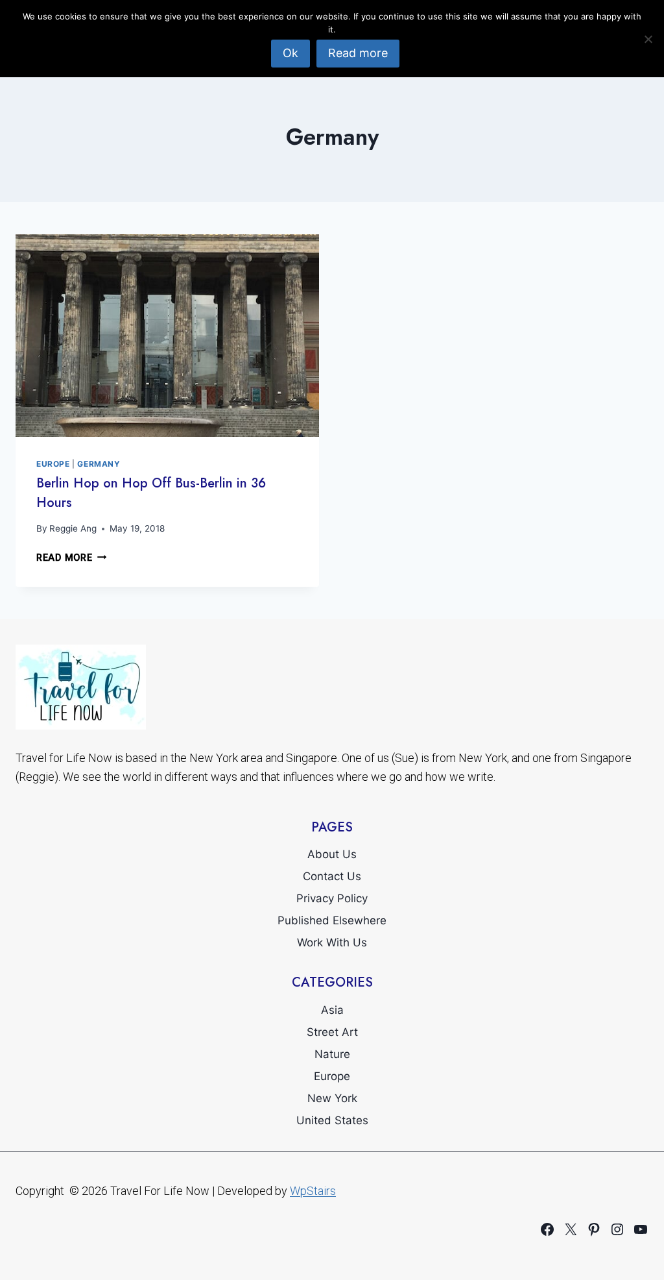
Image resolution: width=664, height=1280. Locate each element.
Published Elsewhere (332, 920)
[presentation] (167, 335)
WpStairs (313, 1191)
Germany (98, 464)
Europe (53, 464)
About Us (332, 854)
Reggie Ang (73, 528)
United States (332, 1120)
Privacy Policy (332, 898)
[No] (647, 38)
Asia (332, 1009)
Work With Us (332, 942)
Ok (290, 53)
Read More (71, 557)
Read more (358, 53)
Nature (332, 1054)
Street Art (332, 1032)
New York (332, 1098)
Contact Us (332, 876)
